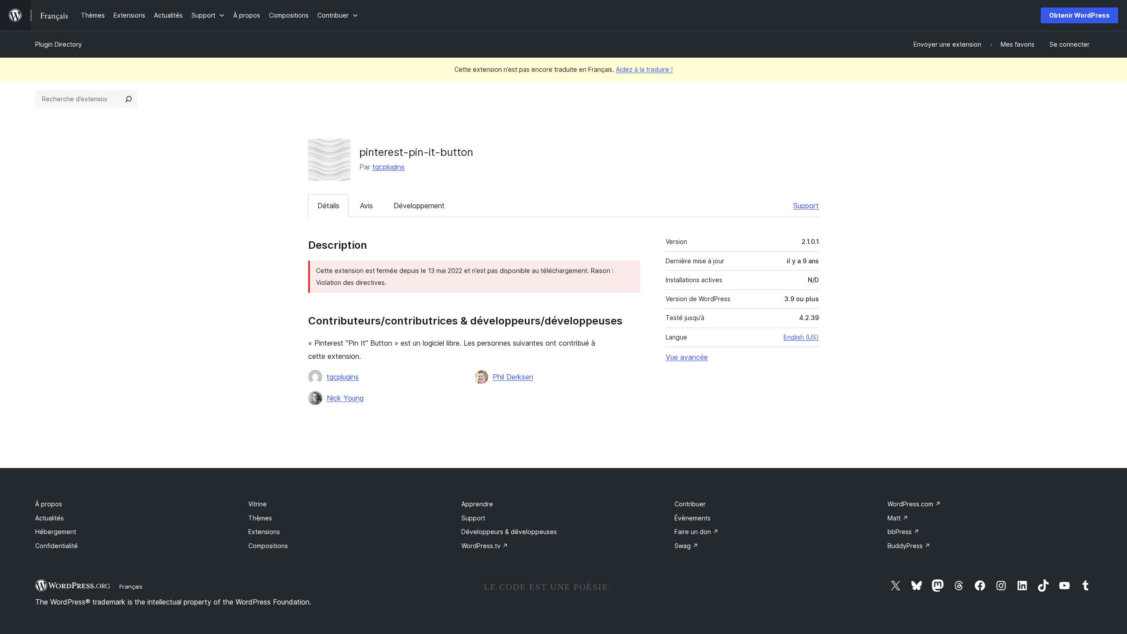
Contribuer (690, 504)
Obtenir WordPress (1079, 15)
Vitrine (257, 504)
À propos (48, 504)
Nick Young (345, 398)
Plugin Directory (58, 44)
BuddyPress (909, 545)
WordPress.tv (484, 545)
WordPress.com (914, 504)
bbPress (903, 531)
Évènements (692, 518)
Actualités (49, 518)
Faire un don (696, 531)
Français (131, 586)
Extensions (264, 531)
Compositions (268, 545)
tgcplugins (388, 166)
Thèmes (260, 518)
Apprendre (477, 504)
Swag (686, 545)
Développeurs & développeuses (509, 531)
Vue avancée (687, 357)
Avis (366, 205)
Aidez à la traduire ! (644, 69)
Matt (898, 518)
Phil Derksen (513, 376)
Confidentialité (56, 545)
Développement (419, 205)
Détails (328, 205)
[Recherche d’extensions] (128, 99)
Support (806, 205)
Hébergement (55, 531)
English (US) (801, 337)
